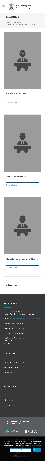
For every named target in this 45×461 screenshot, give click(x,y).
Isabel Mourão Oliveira (16, 176)
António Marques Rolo (16, 93)
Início (8, 22)
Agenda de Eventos (14, 362)
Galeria (8, 373)
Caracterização (12, 367)
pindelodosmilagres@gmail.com (25, 319)
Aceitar (37, 450)
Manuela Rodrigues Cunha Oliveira (22, 259)
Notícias (9, 395)
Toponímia (10, 405)
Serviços (9, 400)
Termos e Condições (35, 445)
